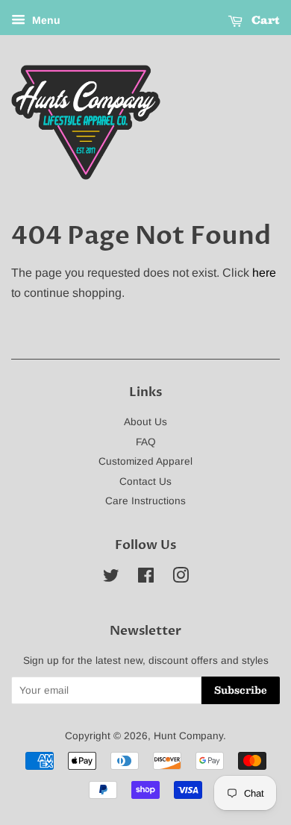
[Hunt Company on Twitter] (111, 578)
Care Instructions (145, 500)
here (264, 272)
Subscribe (240, 690)
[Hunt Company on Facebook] (145, 578)
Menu (44, 20)
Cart (264, 19)
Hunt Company (188, 735)
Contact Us (145, 481)
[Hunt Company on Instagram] (180, 578)
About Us (145, 421)
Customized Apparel (145, 461)
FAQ (146, 442)
